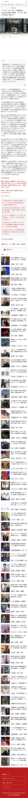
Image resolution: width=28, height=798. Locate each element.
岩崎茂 (18, 540)
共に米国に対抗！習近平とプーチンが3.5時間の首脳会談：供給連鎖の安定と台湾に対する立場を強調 (19, 473)
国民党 (12, 499)
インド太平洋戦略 (19, 560)
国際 (12, 4)
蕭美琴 (12, 591)
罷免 (12, 284)
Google (13, 244)
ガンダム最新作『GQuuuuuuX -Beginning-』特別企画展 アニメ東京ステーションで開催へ (19, 698)
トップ (2, 8)
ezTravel (18, 438)
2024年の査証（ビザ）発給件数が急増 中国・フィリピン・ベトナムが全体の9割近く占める (19, 504)
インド (25, 346)
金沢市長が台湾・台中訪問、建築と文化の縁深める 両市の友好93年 (19, 606)
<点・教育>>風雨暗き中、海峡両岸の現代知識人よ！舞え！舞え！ (18, 330)
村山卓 (17, 611)
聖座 (23, 581)
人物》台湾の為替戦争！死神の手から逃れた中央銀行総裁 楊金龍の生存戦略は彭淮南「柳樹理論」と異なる (18, 361)
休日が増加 (19, 530)
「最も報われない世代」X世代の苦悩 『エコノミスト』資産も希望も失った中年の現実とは (19, 401)
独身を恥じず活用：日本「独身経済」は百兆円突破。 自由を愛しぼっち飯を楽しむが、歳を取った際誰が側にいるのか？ (19, 647)
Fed (23, 550)
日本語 (16, 448)
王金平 (17, 662)
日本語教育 (22, 448)
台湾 (21, 274)
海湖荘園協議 (14, 734)
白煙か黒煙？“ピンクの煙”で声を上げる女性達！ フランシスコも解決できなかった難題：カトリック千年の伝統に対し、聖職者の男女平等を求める (19, 626)
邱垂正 (25, 397)
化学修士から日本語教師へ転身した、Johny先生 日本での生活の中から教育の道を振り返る (18, 442)
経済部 (21, 356)
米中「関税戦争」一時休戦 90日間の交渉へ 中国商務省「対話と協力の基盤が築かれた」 (19, 309)
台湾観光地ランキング (16, 417)
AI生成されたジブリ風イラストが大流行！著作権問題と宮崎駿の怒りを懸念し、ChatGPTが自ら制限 (14, 224)
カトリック (13, 632)
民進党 (20, 284)
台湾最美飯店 (25, 438)
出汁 (25, 458)
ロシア (16, 479)
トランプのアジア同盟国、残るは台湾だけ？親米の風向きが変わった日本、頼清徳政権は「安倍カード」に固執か (18, 565)
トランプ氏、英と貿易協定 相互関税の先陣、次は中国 (18, 596)
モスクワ (22, 479)
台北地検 (13, 673)
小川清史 (24, 540)
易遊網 (12, 438)
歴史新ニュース (14, 765)
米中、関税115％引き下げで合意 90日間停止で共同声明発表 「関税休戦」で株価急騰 (19, 320)
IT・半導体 (16, 4)
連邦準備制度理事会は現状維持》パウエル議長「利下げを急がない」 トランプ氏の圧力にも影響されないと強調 (19, 545)
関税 (18, 519)
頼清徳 (17, 499)
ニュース (8, 8)
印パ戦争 (13, 346)
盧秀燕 (12, 611)
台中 (18, 673)
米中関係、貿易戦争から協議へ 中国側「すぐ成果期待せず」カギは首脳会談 (18, 739)
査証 (12, 509)
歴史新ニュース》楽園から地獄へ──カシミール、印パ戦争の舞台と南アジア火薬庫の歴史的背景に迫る (18, 759)
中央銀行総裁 (25, 366)
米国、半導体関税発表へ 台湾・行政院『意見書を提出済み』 (18, 636)
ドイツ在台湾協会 (20, 693)
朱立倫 (12, 693)
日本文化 (13, 652)
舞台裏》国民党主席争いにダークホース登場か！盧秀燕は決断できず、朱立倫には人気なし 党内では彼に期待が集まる (18, 493)
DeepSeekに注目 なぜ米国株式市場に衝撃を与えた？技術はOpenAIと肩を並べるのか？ (14, 232)
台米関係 (17, 714)
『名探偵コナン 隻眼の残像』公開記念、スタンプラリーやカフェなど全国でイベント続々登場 (19, 677)
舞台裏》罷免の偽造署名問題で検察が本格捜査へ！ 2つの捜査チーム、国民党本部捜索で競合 (18, 667)
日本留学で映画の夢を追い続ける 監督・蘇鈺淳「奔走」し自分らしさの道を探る (19, 422)
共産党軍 (18, 724)
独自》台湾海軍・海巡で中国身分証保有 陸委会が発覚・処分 (18, 391)
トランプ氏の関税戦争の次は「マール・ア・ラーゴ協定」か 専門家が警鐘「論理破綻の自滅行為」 (18, 728)
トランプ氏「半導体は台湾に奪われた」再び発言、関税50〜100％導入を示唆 (18, 514)
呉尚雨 (17, 591)
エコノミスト (14, 489)
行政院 (21, 642)
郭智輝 (12, 356)
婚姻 (18, 652)
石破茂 (12, 570)
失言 (17, 356)
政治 (3, 4)
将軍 (17, 274)
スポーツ (22, 4)
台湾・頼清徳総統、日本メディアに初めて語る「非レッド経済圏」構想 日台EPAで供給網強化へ (18, 258)
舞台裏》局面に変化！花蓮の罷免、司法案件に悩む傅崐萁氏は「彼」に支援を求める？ (18, 657)
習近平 (12, 724)
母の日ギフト (19, 458)
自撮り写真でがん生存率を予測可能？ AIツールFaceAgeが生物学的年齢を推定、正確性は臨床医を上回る (14, 183)
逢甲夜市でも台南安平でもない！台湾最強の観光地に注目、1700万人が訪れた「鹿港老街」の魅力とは (19, 412)
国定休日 (13, 530)
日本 (17, 264)
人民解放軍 (24, 724)
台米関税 (13, 754)
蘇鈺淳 (12, 427)
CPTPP (21, 264)
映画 (21, 427)
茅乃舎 (12, 458)
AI (9, 244)
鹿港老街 (25, 417)
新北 (22, 673)
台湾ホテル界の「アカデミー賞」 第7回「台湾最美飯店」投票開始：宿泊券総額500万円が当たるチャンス (19, 432)
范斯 (12, 714)
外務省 (16, 509)
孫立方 (12, 274)
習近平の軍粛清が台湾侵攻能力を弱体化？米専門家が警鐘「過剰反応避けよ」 (18, 718)
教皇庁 (18, 581)
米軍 (12, 560)
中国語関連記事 (5, 178)
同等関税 (21, 315)
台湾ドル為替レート (21, 754)
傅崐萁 (12, 662)
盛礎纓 (22, 591)
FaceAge (13, 376)
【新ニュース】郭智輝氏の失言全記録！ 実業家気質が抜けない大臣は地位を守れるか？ (19, 350)
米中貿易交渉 (14, 387)
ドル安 (20, 734)
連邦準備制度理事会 (16, 550)
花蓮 (22, 662)
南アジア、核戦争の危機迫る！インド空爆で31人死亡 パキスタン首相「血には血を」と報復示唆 (19, 463)
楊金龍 (12, 366)
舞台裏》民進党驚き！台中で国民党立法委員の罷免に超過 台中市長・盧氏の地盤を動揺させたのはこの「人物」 (18, 279)
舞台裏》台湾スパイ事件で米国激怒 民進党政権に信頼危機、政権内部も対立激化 (18, 585)
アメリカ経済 (14, 295)
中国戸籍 (21, 335)
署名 (16, 284)
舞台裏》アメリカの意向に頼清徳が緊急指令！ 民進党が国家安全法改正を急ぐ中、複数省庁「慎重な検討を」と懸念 (19, 616)
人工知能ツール (20, 376)
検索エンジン (5, 244)
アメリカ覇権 (22, 295)
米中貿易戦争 (14, 315)
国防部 (20, 397)
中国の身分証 (14, 397)
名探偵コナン (14, 683)
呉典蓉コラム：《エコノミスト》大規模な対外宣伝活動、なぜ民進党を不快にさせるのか (19, 483)
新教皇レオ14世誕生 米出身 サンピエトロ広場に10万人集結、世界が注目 (19, 575)
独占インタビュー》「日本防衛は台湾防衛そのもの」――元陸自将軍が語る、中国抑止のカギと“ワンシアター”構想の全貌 (19, 534)
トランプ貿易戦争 (23, 325)
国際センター (11, 17)
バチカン (13, 581)
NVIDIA (17, 305)
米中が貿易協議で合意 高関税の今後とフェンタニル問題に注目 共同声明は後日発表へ (18, 381)
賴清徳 (12, 264)
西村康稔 (18, 570)
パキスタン (19, 346)
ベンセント (21, 387)
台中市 (22, 611)
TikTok (23, 622)
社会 (6, 4)
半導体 (16, 642)
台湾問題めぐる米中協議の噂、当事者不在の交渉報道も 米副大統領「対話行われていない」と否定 (18, 708)
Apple (18, 244)
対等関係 (23, 601)
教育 (16, 335)
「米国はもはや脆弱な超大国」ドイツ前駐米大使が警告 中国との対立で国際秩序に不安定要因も (18, 289)
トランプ (13, 519)
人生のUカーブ (14, 407)
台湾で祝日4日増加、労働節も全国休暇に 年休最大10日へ (19, 524)
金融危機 (22, 407)
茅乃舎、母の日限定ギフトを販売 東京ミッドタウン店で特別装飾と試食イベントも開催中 (18, 453)
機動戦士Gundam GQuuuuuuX (18, 703)
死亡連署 (23, 499)
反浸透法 (18, 622)
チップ (22, 519)
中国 (12, 479)
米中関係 (23, 714)
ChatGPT (23, 244)
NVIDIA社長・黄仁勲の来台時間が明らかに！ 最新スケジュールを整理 (19, 299)
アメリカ (18, 366)
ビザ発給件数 (23, 509)
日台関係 (13, 540)
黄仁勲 (12, 305)
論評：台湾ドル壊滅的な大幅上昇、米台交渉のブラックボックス (18, 749)
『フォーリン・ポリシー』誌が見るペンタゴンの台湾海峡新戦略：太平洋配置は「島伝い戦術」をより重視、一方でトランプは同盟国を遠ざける (18, 555)
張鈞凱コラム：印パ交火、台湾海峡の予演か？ (18, 340)
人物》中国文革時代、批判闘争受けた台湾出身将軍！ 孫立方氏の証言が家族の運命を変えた (19, 269)
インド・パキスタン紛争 (17, 468)
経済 (9, 4)
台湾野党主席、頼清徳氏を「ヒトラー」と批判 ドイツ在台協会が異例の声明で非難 (18, 688)
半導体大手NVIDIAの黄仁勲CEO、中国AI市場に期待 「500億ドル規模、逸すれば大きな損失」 (14, 210)
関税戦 (23, 744)
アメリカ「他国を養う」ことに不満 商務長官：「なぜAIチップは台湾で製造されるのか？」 (14, 217)
